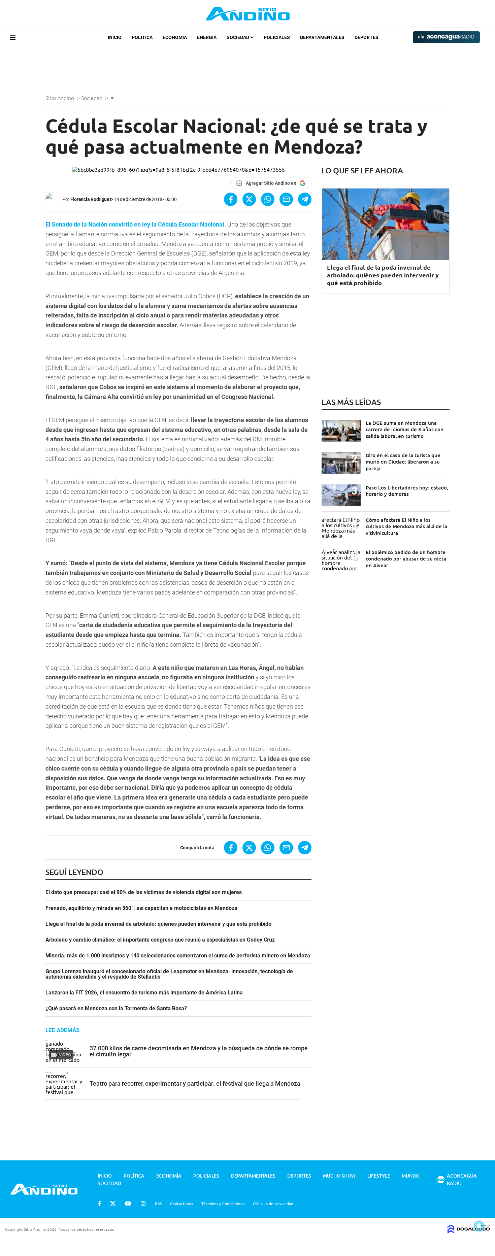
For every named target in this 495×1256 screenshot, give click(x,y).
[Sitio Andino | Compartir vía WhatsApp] (267, 199)
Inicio (115, 37)
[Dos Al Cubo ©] (469, 1231)
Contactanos (181, 1203)
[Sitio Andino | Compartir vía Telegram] (304, 199)
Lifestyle (378, 1176)
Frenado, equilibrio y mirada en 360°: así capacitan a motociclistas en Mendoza (141, 908)
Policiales (277, 37)
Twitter (112, 1203)
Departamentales (322, 37)
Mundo (411, 1176)
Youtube (128, 1203)
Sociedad (238, 37)
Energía (207, 37)
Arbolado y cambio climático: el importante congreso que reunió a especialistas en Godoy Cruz (160, 940)
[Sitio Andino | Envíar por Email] (286, 199)
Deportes (366, 37)
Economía (175, 37)
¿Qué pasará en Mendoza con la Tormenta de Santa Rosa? (116, 1008)
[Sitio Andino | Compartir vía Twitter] (249, 199)
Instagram (143, 1203)
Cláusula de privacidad (273, 1203)
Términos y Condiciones (222, 1203)
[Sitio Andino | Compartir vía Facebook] (230, 199)
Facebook (99, 1203)
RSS (158, 1203)
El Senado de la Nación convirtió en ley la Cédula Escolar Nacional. (136, 224)
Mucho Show (339, 1176)
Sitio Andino (60, 97)
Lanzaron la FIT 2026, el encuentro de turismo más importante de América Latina (144, 992)
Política (142, 37)
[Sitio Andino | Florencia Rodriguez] (53, 199)
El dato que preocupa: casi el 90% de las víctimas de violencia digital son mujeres (143, 892)
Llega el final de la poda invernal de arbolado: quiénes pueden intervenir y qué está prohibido (158, 924)
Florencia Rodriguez (91, 199)
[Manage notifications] (479, 1226)
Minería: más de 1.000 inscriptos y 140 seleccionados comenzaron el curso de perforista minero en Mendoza (177, 955)
